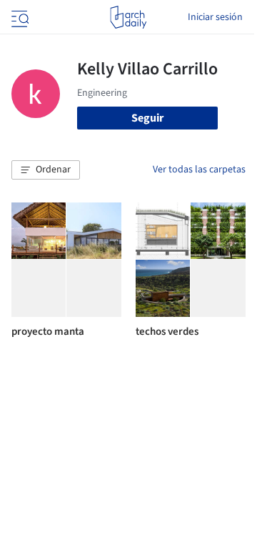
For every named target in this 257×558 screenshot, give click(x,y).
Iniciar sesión (215, 17)
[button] (45, 170)
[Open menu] (19, 17)
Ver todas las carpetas (199, 169)
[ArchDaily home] (128, 17)
